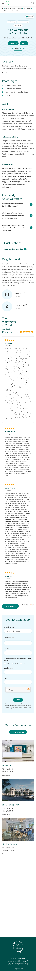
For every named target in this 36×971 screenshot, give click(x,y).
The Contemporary (10, 804)
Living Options (18, 969)
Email (8, 663)
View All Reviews (9, 606)
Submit (18, 699)
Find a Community (10, 8)
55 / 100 (17, 308)
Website (17, 48)
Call (23, 43)
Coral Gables (27, 8)
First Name (7, 639)
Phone (16, 663)
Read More (5, 73)
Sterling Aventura (10, 844)
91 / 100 (17, 296)
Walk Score (20, 293)
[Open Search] (32, 3)
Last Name (7, 649)
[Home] (3, 8)
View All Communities (18, 732)
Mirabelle (6, 765)
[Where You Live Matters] (7, 3)
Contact (12, 43)
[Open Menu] (3, 3)
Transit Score (21, 305)
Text (24, 663)
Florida (20, 8)
